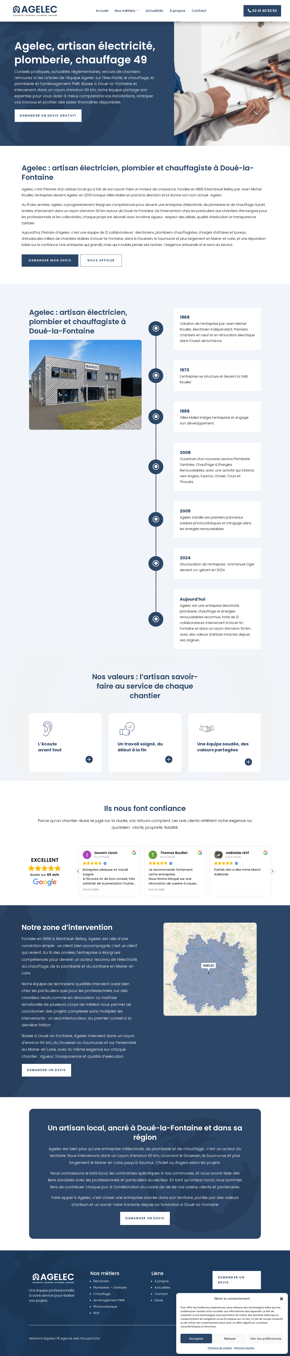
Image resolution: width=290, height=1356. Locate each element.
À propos (177, 10)
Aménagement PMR (109, 1300)
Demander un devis (46, 1070)
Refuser (230, 1338)
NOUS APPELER (101, 260)
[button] (281, 1299)
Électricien (101, 1281)
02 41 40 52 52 (262, 10)
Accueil (102, 10)
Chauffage (101, 1294)
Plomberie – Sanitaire (110, 1287)
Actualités (154, 10)
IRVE (96, 1313)
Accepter (196, 1338)
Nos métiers (125, 10)
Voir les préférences (265, 1338)
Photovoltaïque (105, 1306)
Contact (199, 10)
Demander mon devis (50, 260)
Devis (159, 1300)
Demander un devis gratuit (48, 115)
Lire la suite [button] (91, 889)
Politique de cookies (220, 1348)
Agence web (70, 1338)
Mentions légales (244, 1348)
